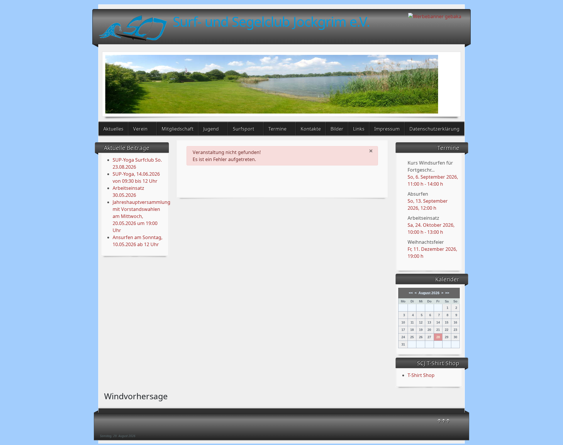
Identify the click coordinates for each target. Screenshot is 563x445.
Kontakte (311, 129)
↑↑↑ (443, 420)
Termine (277, 129)
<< (411, 293)
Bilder (336, 129)
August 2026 (429, 293)
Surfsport (243, 129)
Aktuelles (113, 129)
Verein (140, 129)
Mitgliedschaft (178, 129)
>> (447, 293)
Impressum (387, 129)
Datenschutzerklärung (434, 129)
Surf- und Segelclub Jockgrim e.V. (271, 21)
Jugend (211, 129)
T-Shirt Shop (421, 375)
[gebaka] (434, 16)
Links (358, 129)
